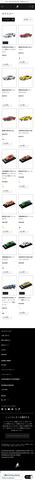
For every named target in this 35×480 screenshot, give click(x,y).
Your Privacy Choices (13, 475)
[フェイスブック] (2, 409)
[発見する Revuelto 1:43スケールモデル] (26, 159)
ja (1, 400)
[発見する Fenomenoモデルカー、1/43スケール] (26, 285)
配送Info (4, 354)
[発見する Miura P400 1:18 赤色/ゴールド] (26, 35)
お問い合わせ (5, 335)
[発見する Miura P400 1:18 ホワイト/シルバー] (9, 78)
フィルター (6, 19)
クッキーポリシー (6, 374)
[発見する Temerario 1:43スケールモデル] (9, 245)
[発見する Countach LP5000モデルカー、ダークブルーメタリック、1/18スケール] (9, 285)
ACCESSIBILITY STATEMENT (10, 379)
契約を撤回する (5, 340)
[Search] (30, 7)
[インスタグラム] (6, 409)
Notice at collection (8, 478)
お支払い (4, 349)
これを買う (5, 64)
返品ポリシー (5, 345)
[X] (16, 409)
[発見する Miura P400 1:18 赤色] (9, 118)
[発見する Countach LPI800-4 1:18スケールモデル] (26, 118)
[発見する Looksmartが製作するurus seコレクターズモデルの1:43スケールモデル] (9, 159)
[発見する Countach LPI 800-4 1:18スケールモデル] (26, 245)
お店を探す (4, 389)
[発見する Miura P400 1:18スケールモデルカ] (26, 78)
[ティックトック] (19, 409)
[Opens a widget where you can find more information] (28, 477)
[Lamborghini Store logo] (17, 6)
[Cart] (33, 7)
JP (5, 400)
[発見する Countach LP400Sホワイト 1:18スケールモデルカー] (9, 35)
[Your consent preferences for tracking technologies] (32, 477)
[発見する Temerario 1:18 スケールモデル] (26, 204)
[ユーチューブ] (9, 409)
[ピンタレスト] (12, 409)
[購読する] (27, 436)
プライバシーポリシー (7, 369)
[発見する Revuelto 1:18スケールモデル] (9, 204)
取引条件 (4, 365)
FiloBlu (11, 457)
